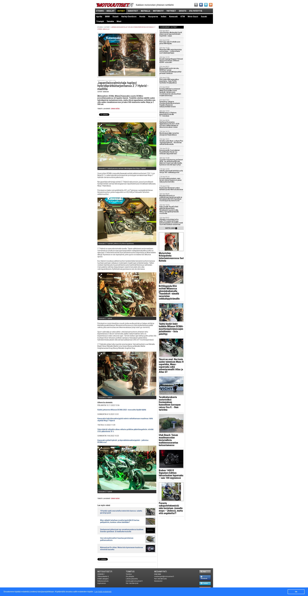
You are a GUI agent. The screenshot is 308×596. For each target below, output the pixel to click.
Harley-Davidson (128, 16)
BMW (107, 16)
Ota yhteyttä (195, 11)
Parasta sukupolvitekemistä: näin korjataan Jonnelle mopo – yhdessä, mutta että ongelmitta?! (171, 508)
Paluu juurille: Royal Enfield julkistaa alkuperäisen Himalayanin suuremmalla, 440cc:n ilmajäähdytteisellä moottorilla (169, 209)
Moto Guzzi (193, 16)
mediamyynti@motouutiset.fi (164, 576)
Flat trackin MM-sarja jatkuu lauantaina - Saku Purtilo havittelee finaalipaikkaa (169, 80)
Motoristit (158, 11)
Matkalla (145, 11)
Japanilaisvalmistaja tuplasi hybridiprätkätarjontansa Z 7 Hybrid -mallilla (122, 86)
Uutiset (121, 11)
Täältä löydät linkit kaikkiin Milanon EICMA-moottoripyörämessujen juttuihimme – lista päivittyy (171, 328)
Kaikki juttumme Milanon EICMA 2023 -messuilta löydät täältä (121, 410)
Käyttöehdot (101, 583)
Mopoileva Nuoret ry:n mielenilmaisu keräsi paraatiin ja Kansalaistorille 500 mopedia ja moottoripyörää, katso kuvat (170, 197)
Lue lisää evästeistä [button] (102, 592)
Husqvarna (153, 16)
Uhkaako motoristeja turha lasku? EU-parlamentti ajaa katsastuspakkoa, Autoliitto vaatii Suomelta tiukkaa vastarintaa (171, 221)
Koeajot (111, 11)
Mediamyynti (160, 571)
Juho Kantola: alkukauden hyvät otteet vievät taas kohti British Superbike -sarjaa (170, 33)
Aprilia (99, 16)
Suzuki (204, 16)
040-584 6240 (133, 583)
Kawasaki (173, 16)
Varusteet (133, 11)
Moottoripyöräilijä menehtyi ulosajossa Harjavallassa (169, 133)
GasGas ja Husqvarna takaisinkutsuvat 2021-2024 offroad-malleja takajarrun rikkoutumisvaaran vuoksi (169, 124)
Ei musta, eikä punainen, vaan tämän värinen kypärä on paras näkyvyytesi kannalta (170, 179)
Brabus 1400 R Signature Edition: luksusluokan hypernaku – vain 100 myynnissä (171, 474)
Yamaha (110, 21)
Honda (142, 16)
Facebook (204, 578)
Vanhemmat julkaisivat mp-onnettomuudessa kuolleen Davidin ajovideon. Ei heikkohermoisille (121, 531)
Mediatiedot (158, 581)
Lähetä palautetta (132, 579)
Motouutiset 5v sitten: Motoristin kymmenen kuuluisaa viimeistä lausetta (121, 548)
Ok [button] (296, 592)
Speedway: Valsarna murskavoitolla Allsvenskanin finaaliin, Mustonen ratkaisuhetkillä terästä (169, 103)
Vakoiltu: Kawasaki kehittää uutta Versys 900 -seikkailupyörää (171, 170)
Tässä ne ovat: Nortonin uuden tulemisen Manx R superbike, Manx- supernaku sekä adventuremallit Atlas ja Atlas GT (171, 365)
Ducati (115, 16)
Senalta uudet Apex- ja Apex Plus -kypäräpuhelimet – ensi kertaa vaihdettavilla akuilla (171, 141)
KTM (183, 16)
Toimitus (130, 571)
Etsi (204, 572)
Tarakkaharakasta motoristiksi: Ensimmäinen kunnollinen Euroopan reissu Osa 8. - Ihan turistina (170, 403)
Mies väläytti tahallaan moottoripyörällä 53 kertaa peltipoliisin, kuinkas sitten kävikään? (119, 521)
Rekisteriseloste (103, 581)
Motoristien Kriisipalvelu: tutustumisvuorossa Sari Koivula (171, 257)
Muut (119, 21)
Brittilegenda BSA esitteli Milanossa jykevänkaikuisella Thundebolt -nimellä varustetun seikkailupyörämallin (169, 292)
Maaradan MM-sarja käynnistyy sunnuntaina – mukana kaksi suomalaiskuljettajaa (170, 50)
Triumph (100, 21)
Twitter (205, 583)
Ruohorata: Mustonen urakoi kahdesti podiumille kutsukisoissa (171, 187)
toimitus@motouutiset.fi (134, 581)
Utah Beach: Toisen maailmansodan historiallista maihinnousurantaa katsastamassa (168, 440)
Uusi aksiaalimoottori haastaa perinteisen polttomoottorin (116, 539)
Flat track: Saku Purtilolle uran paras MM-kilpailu (169, 41)
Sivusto (182, 11)
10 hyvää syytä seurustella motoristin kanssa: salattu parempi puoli (121, 512)
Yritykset (171, 11)
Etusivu (100, 11)
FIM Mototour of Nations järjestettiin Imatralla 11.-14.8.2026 (167, 113)
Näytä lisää (171, 228)
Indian (163, 16)
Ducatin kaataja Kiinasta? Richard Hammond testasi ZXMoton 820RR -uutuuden (171, 59)
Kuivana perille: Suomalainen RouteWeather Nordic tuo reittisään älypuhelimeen (169, 151)
